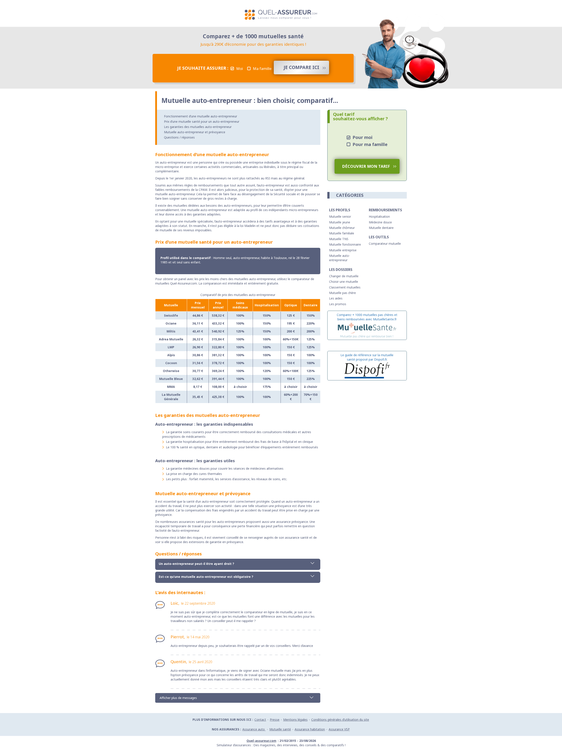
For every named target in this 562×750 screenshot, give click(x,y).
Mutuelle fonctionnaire (345, 244)
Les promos (337, 304)
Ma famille (262, 68)
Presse (274, 719)
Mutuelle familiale (341, 233)
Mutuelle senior (340, 216)
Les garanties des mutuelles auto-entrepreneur (198, 127)
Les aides (335, 298)
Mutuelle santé (280, 729)
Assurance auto (254, 729)
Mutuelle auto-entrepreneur (339, 258)
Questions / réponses (179, 137)
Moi (239, 68)
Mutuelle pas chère (342, 293)
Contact (260, 719)
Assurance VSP (339, 729)
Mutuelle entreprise (343, 250)
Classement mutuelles (344, 287)
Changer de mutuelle (343, 276)
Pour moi (363, 137)
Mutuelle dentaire (381, 228)
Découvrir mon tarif (366, 166)
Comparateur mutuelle (385, 243)
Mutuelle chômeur (342, 228)
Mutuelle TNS (338, 239)
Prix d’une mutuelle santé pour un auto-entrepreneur (201, 121)
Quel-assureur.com (261, 741)
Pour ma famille (370, 144)
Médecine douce (380, 222)
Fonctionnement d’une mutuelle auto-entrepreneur (200, 116)
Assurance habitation (310, 729)
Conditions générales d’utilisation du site (340, 719)
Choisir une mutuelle (343, 281)
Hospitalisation (379, 216)
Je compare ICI (301, 67)
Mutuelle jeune (339, 222)
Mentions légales (295, 719)
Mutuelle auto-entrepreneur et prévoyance (194, 132)
